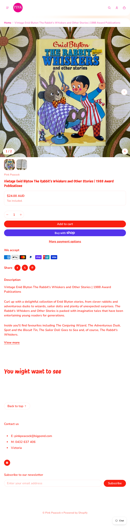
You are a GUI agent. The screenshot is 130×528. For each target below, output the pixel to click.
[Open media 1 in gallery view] (9, 164)
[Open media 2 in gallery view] (21, 164)
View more (12, 342)
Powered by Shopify (75, 512)
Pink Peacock (53, 512)
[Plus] (21, 215)
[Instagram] (7, 463)
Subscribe (115, 483)
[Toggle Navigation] (7, 7)
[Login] (116, 7)
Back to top (15, 406)
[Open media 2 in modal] (65, 92)
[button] (109, 7)
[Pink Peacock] (18, 8)
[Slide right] (124, 92)
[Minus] (7, 215)
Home (7, 22)
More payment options (65, 241)
